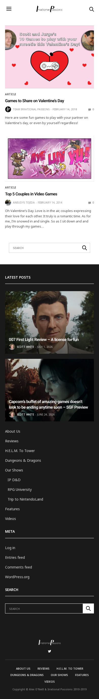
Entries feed (15, 557)
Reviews (12, 441)
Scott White (25, 347)
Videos (10, 518)
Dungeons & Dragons (23, 460)
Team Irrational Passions (31, 109)
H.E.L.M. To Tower (20, 450)
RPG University (20, 489)
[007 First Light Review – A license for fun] (49, 322)
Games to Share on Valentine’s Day (34, 100)
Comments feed (18, 567)
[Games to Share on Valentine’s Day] (49, 57)
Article (10, 94)
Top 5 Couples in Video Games (31, 194)
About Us (12, 431)
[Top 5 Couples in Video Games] (49, 159)
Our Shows (14, 470)
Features (12, 508)
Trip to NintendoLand (25, 499)
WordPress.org (17, 576)
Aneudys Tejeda (24, 202)
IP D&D (14, 479)
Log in (10, 547)
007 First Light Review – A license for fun (44, 339)
